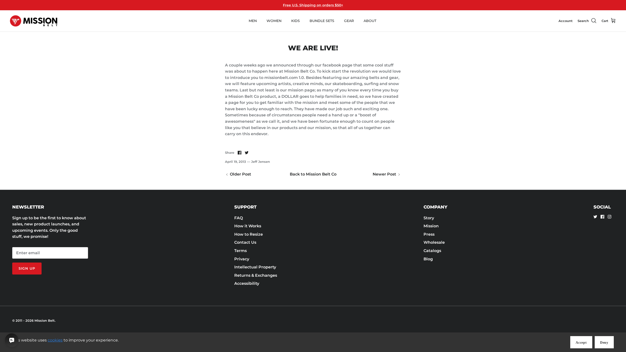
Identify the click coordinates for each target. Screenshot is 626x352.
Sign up (27, 268)
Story (429, 218)
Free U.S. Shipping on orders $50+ (313, 5)
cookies (55, 340)
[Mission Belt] (33, 21)
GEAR (349, 21)
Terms (240, 250)
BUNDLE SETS (322, 21)
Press (429, 234)
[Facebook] (602, 217)
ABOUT (370, 21)
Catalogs (432, 250)
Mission (431, 226)
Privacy (241, 259)
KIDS (295, 21)
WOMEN (274, 21)
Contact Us (245, 242)
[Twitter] (595, 217)
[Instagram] (609, 217)
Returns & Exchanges (255, 275)
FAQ (238, 218)
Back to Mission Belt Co (313, 174)
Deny (604, 342)
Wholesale (434, 242)
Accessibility (246, 283)
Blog (428, 259)
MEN (253, 21)
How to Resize (248, 234)
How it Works (247, 226)
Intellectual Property (255, 267)
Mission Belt (44, 320)
